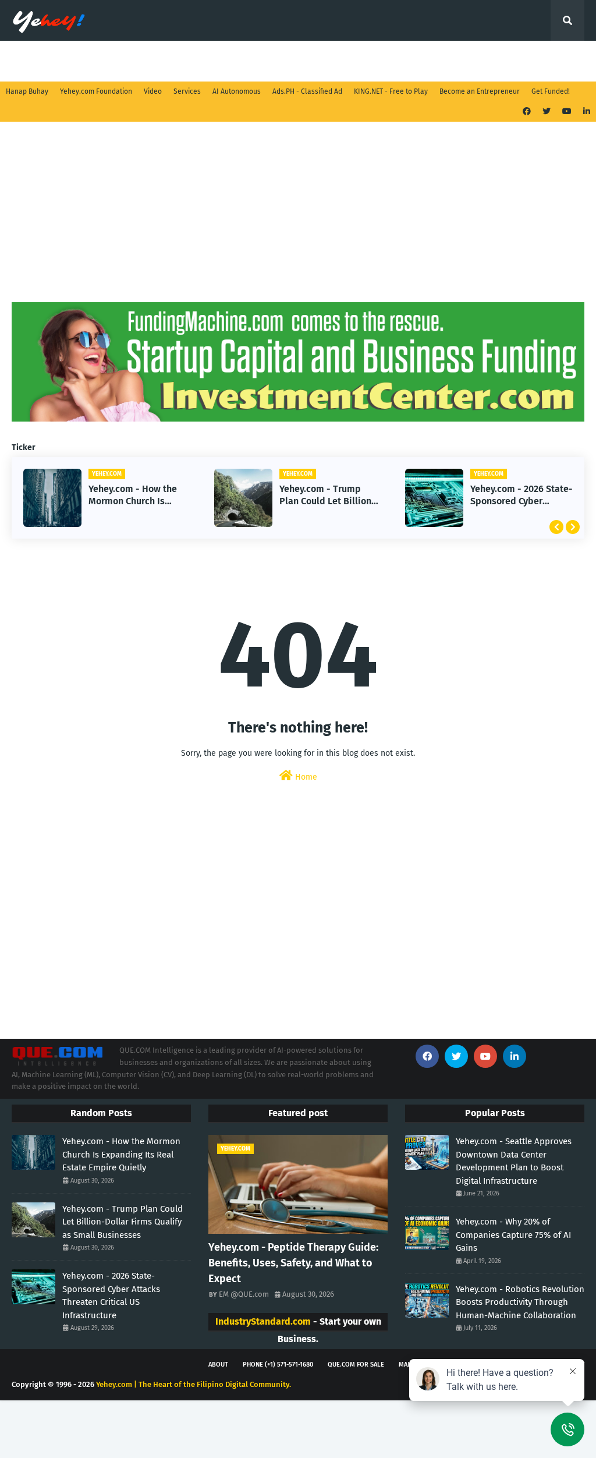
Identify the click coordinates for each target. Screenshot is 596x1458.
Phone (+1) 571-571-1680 (278, 1364)
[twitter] (547, 111)
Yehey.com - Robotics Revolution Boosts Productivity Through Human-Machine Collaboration (520, 1302)
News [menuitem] (144, 61)
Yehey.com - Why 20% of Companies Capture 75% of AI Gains (513, 1234)
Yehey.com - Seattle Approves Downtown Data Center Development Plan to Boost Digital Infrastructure (514, 1161)
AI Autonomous (236, 91)
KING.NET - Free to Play (391, 91)
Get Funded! (550, 91)
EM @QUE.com (244, 1294)
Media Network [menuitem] (209, 61)
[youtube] (566, 111)
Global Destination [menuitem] (349, 61)
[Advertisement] (298, 220)
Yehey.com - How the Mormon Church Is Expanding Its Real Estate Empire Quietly (134, 495)
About (218, 1364)
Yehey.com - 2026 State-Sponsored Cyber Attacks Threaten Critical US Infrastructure (521, 495)
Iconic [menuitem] (498, 61)
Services (187, 91)
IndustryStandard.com (263, 1321)
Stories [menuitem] (93, 61)
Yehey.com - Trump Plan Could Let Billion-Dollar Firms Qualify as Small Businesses (328, 495)
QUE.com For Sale (356, 1364)
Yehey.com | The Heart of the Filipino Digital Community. (193, 1384)
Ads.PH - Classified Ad (307, 91)
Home (305, 777)
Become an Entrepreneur (479, 91)
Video (153, 91)
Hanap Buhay (27, 91)
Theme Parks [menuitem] (435, 61)
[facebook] (527, 111)
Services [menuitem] (36, 61)
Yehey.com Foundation (96, 91)
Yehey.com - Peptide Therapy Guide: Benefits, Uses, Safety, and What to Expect (293, 1263)
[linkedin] (585, 111)
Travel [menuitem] (276, 61)
